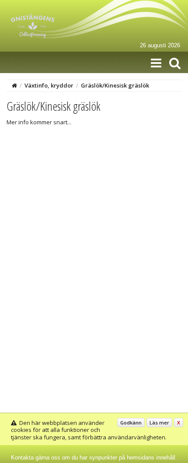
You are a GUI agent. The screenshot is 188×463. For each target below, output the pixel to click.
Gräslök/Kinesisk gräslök (115, 85)
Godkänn (131, 422)
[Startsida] (14, 85)
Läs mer (159, 422)
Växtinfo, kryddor (48, 85)
